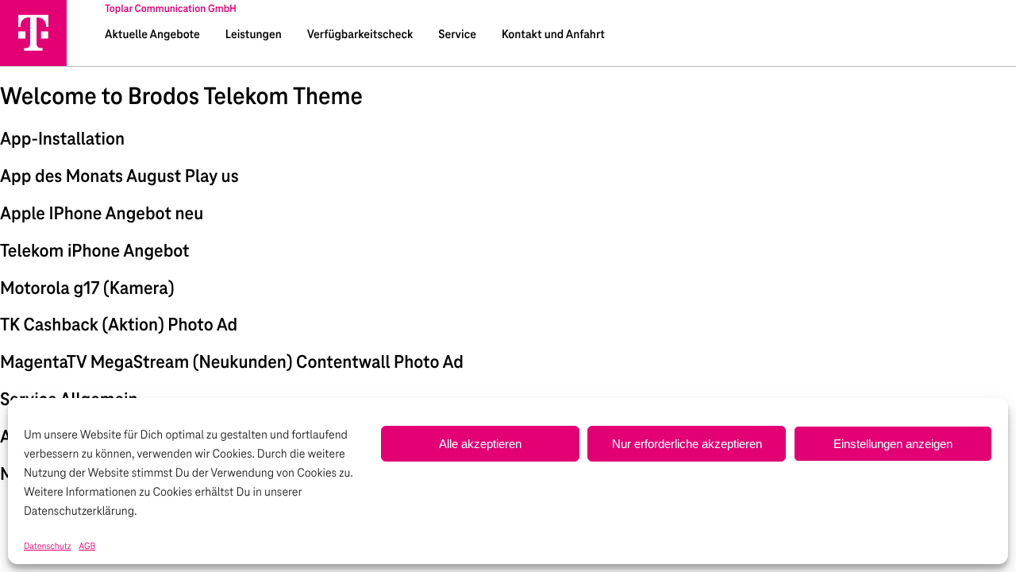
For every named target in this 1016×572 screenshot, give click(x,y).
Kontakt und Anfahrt (553, 35)
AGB (87, 546)
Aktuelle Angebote (152, 35)
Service (457, 35)
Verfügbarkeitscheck (360, 35)
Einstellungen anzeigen (892, 443)
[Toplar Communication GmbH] (33, 33)
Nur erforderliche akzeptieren (687, 443)
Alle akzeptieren (480, 443)
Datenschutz (47, 546)
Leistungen (253, 35)
